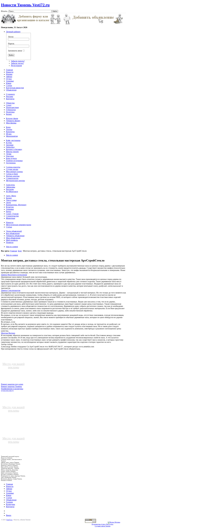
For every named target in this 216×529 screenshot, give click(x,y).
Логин (11, 37)
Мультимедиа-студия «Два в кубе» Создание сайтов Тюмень (102, 525)
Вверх (8, 515)
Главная (13, 251)
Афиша (9, 489)
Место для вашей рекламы (13, 365)
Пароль (11, 44)
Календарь (10, 504)
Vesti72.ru (9, 520)
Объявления (11, 500)
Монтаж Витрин (8, 333)
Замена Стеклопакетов (10, 290)
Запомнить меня (15, 51)
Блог (20, 251)
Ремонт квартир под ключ (12, 384)
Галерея (9, 502)
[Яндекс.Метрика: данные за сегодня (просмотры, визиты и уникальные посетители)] (114, 522)
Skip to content (12, 247)
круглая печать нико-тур (7, 390)
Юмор (8, 495)
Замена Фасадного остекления (14, 275)
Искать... (4, 11)
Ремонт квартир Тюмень (11, 386)
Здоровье (10, 493)
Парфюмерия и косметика (12, 389)
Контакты (10, 507)
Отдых (9, 491)
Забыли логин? (17, 63)
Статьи (9, 498)
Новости (9, 486)
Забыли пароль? (18, 61)
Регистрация (16, 65)
